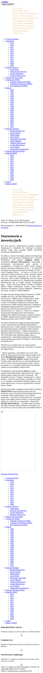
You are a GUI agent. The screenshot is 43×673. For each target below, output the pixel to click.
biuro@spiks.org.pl (35, 226)
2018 (12, 45)
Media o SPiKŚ (11, 184)
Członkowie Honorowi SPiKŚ (21, 84)
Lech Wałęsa (14, 147)
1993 (12, 96)
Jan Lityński (14, 137)
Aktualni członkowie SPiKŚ (20, 82)
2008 (12, 65)
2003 (12, 116)
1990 (12, 90)
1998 (12, 106)
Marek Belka (14, 135)
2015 (12, 51)
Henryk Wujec (15, 133)
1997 (12, 104)
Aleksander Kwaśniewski (19, 149)
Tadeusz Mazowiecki (17, 143)
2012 (12, 57)
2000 (12, 110)
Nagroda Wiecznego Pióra (15, 151)
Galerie (8, 182)
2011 (12, 59)
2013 (12, 55)
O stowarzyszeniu (12, 39)
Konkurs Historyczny (18, 76)
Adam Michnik (15, 141)
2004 (12, 118)
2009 (12, 63)
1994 (12, 98)
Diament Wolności (12, 129)
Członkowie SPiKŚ (13, 80)
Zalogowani (14, 70)
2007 (12, 125)
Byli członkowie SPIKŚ (19, 86)
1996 (12, 102)
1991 (12, 92)
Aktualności (10, 41)
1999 (12, 108)
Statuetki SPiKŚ (11, 153)
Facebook (4, 228)
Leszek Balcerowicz (17, 145)
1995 (12, 100)
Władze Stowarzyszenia (14, 78)
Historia (8, 88)
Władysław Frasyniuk (18, 139)
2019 (12, 43)
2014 (12, 53)
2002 (12, 114)
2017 (12, 47)
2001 (12, 112)
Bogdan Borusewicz (17, 131)
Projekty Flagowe (12, 67)
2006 (12, 123)
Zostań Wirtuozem (16, 74)
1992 (12, 94)
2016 (12, 49)
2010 (12, 61)
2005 (12, 121)
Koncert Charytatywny (18, 72)
